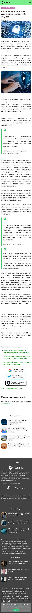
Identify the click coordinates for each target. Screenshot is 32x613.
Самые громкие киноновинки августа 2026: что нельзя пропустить (19, 562)
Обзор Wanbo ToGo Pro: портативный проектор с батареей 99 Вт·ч (19, 514)
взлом (3, 388)
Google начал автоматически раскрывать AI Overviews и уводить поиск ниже (18, 430)
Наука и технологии (8, 7)
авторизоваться (5, 403)
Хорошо (16, 610)
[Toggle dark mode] (27, 2)
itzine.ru (17, 604)
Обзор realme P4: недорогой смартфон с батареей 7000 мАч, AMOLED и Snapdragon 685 (19, 531)
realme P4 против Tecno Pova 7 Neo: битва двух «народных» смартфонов (18, 522)
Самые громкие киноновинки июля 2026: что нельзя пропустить (18, 578)
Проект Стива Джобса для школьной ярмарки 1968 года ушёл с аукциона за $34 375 (19, 445)
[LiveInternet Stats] (12, 488)
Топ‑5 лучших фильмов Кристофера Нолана (18, 570)
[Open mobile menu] (30, 2)
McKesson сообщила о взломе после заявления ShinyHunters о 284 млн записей (19, 438)
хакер (20, 388)
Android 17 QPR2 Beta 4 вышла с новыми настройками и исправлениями (17, 422)
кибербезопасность (12, 388)
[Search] (24, 2)
